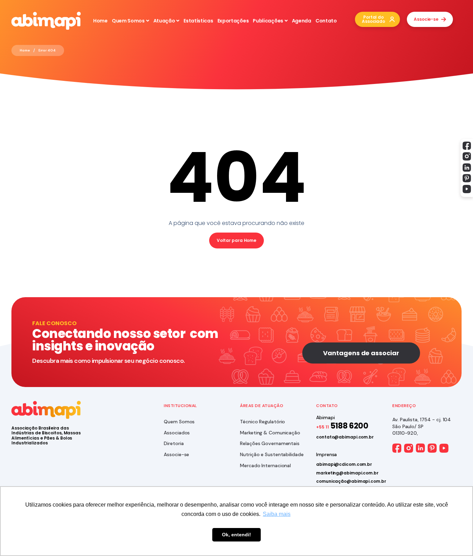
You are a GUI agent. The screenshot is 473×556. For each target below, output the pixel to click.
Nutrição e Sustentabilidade (271, 454)
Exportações (233, 20)
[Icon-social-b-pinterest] (467, 178)
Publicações (268, 20)
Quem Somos (128, 20)
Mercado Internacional (265, 465)
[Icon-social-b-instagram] (467, 156)
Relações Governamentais (270, 443)
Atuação (164, 20)
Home (100, 20)
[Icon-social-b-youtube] (467, 189)
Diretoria (174, 443)
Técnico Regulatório (262, 421)
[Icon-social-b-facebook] (467, 146)
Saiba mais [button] (277, 514)
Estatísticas (198, 20)
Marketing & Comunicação (270, 433)
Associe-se (176, 454)
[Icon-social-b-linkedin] (467, 167)
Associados (177, 433)
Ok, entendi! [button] (236, 534)
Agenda (301, 20)
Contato (326, 20)
